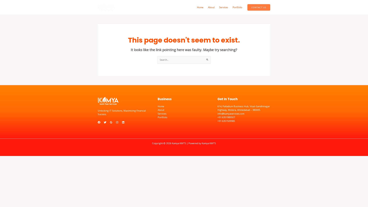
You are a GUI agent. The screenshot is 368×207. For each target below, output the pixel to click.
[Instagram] (117, 122)
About (211, 7)
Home (200, 7)
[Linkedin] (123, 122)
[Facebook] (99, 122)
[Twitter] (105, 122)
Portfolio (237, 7)
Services (223, 7)
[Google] (111, 122)
